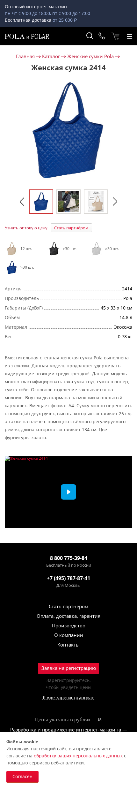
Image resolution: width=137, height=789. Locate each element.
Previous (22, 201)
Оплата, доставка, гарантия (68, 616)
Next (115, 201)
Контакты (68, 644)
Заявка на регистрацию (68, 668)
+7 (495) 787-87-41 (68, 578)
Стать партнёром (71, 228)
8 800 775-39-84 (68, 558)
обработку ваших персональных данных (78, 756)
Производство (68, 625)
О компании (68, 635)
